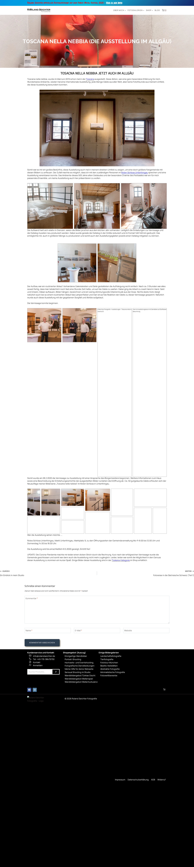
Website (128, 630)
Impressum (120, 779)
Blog (157, 10)
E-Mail (78, 630)
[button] (50, 206)
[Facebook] (29, 690)
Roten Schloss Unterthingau (134, 172)
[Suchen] (55, 671)
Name (29, 630)
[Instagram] (35, 690)
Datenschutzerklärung (138, 779)
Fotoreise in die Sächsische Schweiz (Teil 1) (173, 573)
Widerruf (161, 779)
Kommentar (32, 598)
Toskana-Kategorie (121, 560)
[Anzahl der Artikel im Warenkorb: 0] (164, 689)
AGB (153, 779)
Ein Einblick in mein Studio (12, 573)
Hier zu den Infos (114, 2)
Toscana (90, 79)
